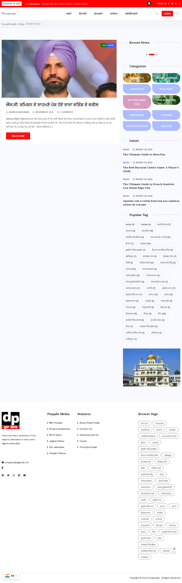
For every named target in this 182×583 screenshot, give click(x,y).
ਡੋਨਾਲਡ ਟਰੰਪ (150, 256)
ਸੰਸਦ (129, 326)
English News (166, 78)
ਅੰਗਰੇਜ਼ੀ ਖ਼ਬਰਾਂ (131, 13)
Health (166, 89)
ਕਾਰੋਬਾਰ (113, 13)
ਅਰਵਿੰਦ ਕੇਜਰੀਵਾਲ (135, 237)
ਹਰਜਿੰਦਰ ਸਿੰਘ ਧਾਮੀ (135, 332)
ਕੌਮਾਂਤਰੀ (82, 13)
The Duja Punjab (88, 447)
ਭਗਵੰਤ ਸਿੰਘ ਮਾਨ (134, 294)
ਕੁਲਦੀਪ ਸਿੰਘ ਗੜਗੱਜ (135, 250)
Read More (18, 136)
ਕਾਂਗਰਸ (145, 243)
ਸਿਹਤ (147, 313)
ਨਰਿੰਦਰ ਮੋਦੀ (146, 262)
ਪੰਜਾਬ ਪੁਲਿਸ (133, 275)
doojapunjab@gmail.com (17, 462)
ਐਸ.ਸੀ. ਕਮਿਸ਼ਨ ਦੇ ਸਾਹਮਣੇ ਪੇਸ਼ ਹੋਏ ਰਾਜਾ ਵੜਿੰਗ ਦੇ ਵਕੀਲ (52, 104)
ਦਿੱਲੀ (129, 262)
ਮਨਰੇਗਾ (149, 301)
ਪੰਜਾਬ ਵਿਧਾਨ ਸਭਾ (159, 281)
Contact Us (85, 428)
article (130, 224)
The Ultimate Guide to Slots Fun (144, 154)
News (137, 115)
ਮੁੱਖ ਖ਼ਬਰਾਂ (98, 13)
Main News (166, 100)
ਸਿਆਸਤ (131, 313)
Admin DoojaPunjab (19, 112)
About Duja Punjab (89, 422)
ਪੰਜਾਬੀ (150, 288)
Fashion (146, 224)
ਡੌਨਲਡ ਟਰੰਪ (169, 256)
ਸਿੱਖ (162, 313)
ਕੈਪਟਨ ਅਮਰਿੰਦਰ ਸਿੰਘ (162, 250)
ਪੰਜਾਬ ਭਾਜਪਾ (153, 275)
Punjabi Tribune (57, 453)
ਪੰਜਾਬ (131, 269)
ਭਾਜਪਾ (153, 294)
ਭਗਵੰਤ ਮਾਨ (168, 288)
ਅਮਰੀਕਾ (147, 230)
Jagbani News (56, 441)
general (137, 89)
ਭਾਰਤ (168, 294)
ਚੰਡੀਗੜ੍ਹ (131, 256)
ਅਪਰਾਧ (130, 230)
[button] (146, 54)
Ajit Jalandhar (56, 447)
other (166, 115)
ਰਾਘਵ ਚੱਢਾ (166, 301)
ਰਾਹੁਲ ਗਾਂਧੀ (148, 307)
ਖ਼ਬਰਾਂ (68, 13)
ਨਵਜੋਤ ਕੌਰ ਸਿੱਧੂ (167, 262)
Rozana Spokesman (59, 428)
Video (166, 126)
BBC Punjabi (55, 422)
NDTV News (55, 434)
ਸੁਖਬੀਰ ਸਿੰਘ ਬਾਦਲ (135, 320)
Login (167, 13)
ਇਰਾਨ (130, 243)
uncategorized (137, 126)
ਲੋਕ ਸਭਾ (165, 307)
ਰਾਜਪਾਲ (130, 307)
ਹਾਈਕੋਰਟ (131, 339)
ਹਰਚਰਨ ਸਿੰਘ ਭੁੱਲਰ (149, 326)
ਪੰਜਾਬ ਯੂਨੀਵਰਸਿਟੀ (135, 281)
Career (83, 441)
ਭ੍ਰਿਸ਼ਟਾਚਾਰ (132, 301)
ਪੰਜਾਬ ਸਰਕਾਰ (133, 288)
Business (137, 78)
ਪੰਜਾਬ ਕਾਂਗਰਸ (149, 269)
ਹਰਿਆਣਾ (156, 332)
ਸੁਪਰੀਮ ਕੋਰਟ (157, 320)
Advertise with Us (89, 434)
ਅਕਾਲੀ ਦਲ (164, 224)
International (137, 102)
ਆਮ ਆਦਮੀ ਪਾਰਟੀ (160, 237)
